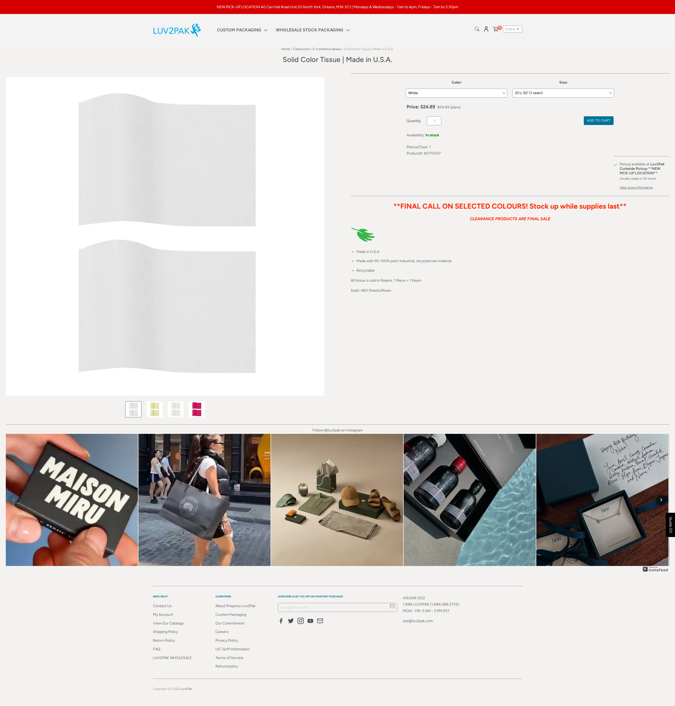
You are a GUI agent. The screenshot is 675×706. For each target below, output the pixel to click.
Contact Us (162, 606)
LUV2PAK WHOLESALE (172, 658)
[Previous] (13, 499)
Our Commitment (229, 623)
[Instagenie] (655, 571)
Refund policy (226, 666)
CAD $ (510, 29)
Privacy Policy (226, 640)
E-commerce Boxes (327, 49)
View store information (636, 187)
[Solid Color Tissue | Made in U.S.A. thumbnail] (133, 409)
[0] (495, 30)
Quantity (414, 121)
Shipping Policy (165, 632)
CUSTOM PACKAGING (239, 29)
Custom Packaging (230, 614)
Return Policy (164, 640)
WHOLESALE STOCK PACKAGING (309, 29)
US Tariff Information (232, 649)
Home (285, 49)
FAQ (156, 649)
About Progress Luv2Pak (235, 606)
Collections (301, 49)
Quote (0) (670, 525)
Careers (222, 632)
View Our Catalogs (168, 623)
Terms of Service (229, 658)
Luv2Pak (186, 689)
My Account (163, 614)
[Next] (661, 499)
